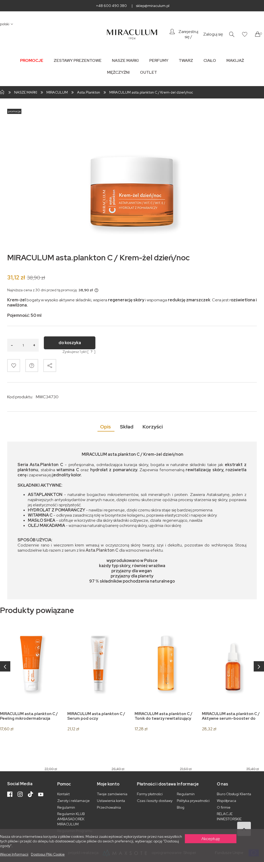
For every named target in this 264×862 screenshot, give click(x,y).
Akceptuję (210, 838)
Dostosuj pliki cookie (48, 854)
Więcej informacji (14, 854)
